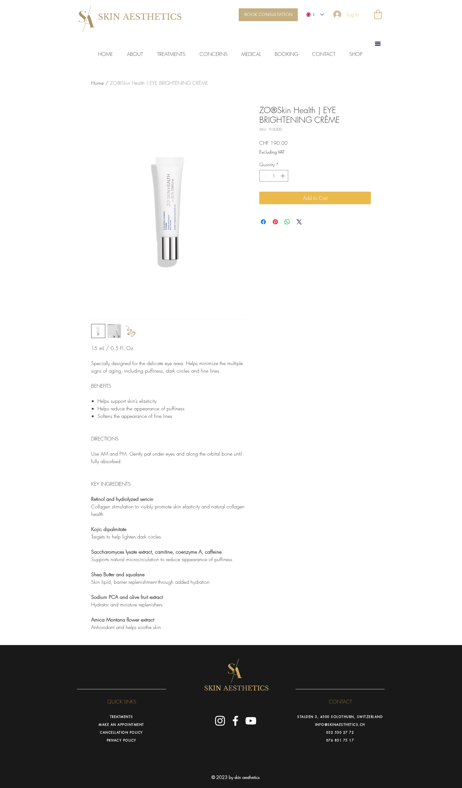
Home (97, 82)
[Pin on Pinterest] (275, 222)
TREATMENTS (121, 716)
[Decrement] (264, 175)
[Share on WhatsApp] (287, 222)
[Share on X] (299, 222)
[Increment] (283, 175)
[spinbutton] (273, 175)
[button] (378, 14)
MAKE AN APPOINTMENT (121, 724)
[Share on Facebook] (263, 222)
